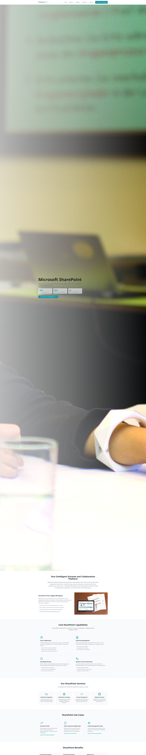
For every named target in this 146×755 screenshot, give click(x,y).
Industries (78, 2)
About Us (91, 2)
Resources (85, 2)
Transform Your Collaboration (47, 297)
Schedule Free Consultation (101, 2)
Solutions (71, 2)
